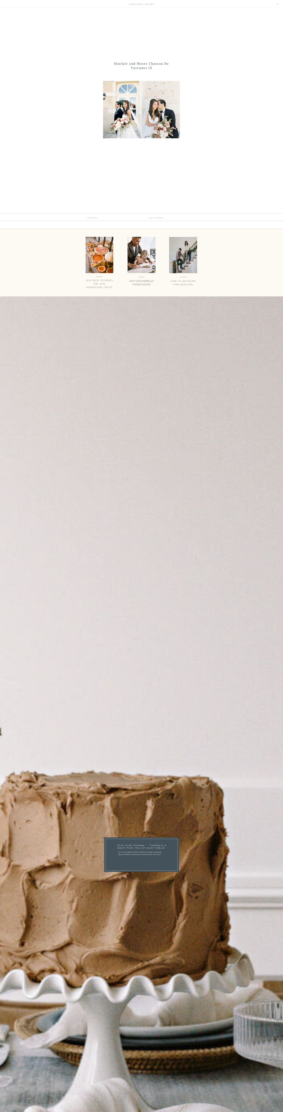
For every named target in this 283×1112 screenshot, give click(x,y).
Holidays (183, 277)
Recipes (141, 277)
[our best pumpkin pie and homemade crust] (99, 255)
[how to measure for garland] (183, 255)
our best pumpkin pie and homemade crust (99, 284)
